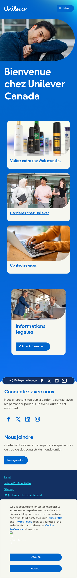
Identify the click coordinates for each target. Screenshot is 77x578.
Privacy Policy (23, 522)
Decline (36, 557)
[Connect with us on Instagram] (37, 419)
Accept (35, 568)
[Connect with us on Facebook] (8, 419)
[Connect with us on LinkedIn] (28, 419)
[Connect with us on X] (18, 419)
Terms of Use (54, 518)
